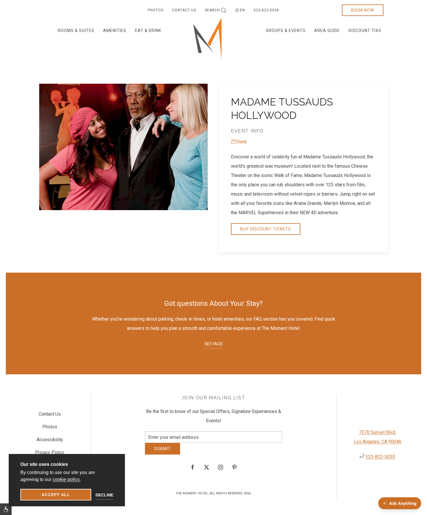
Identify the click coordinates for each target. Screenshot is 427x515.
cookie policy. (66, 479)
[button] (6, 509)
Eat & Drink (148, 30)
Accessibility (50, 441)
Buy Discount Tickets (265, 229)
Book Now (362, 10)
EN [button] (242, 10)
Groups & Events (286, 30)
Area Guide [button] (327, 30)
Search (212, 10)
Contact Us (184, 10)
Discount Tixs (365, 30)
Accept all (56, 494)
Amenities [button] (114, 30)
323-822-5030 (266, 10)
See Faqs (213, 343)
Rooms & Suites (76, 30)
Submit (162, 453)
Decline (104, 495)
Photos (155, 10)
